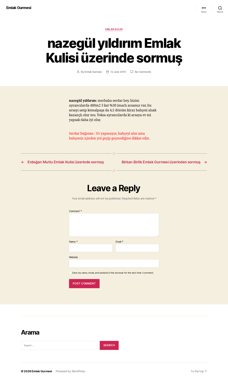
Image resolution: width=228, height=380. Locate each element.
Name (73, 241)
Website (73, 257)
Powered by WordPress (70, 371)
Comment (75, 211)
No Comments (143, 71)
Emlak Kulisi (114, 29)
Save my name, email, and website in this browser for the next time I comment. (113, 272)
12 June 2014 (118, 71)
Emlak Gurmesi (18, 8)
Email (119, 241)
